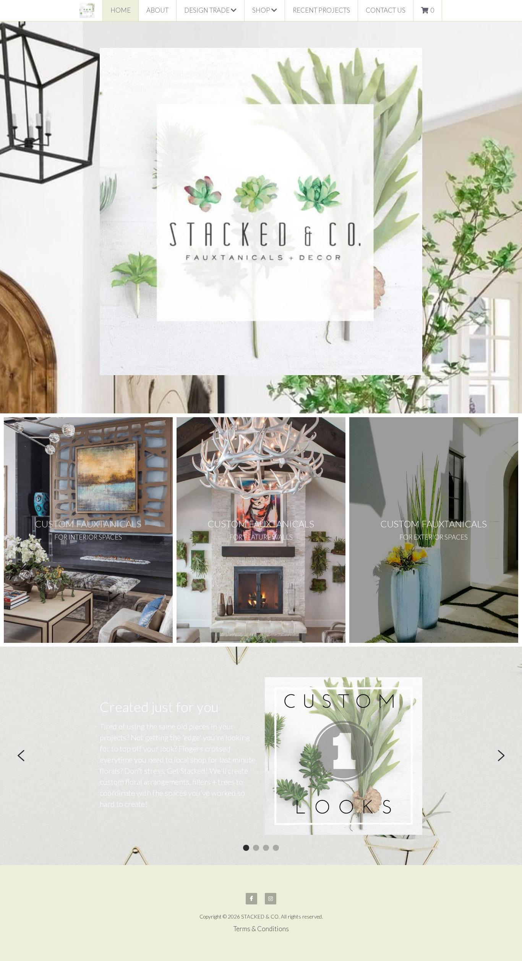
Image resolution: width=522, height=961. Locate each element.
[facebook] (251, 898)
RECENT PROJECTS (321, 10)
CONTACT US (385, 10)
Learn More (40, 911)
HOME (120, 10)
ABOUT (157, 10)
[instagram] (270, 898)
